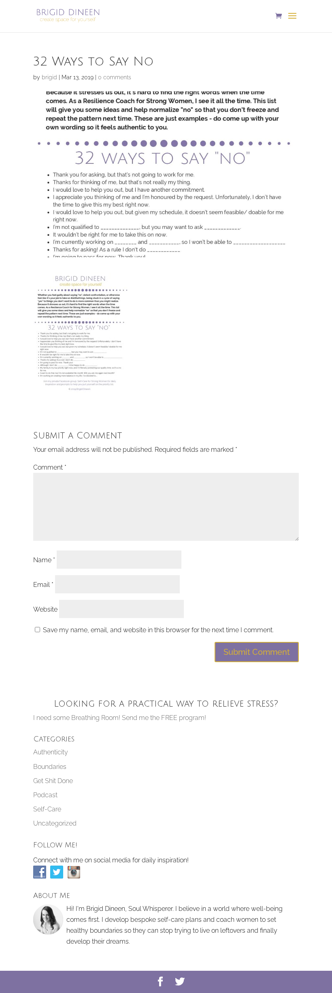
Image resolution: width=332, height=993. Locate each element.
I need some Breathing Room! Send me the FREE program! (119, 718)
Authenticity (50, 752)
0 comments (114, 77)
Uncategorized (55, 823)
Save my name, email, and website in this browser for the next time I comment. (158, 630)
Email (43, 585)
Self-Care (47, 809)
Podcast (45, 795)
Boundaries (49, 767)
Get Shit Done (53, 781)
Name (44, 560)
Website (45, 609)
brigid (49, 77)
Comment (49, 467)
